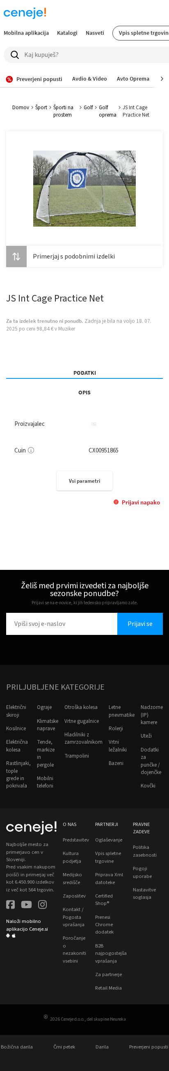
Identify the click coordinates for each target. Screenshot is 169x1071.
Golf (88, 107)
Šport (41, 107)
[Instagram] (42, 905)
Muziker (66, 329)
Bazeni (116, 763)
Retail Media (108, 988)
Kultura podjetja (72, 857)
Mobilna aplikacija (26, 32)
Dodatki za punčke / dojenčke (151, 761)
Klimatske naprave (47, 725)
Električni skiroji (16, 711)
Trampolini (76, 756)
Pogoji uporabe (142, 872)
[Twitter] (26, 905)
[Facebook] (10, 905)
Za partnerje (108, 974)
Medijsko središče (72, 878)
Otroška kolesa (81, 707)
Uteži (146, 736)
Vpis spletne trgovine (108, 857)
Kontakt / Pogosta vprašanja (73, 917)
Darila (102, 1047)
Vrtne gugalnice (81, 721)
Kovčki (148, 786)
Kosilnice (16, 728)
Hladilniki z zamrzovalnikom (83, 738)
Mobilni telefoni (45, 782)
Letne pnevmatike (122, 711)
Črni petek (64, 1047)
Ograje (44, 707)
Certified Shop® (104, 899)
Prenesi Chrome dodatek (104, 925)
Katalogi (67, 32)
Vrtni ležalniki (118, 745)
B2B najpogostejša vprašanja (111, 953)
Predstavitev (76, 840)
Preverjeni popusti (148, 1047)
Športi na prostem (63, 111)
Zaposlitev (74, 896)
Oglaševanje (108, 840)
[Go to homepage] (25, 13)
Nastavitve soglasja (144, 893)
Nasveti (95, 32)
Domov (20, 107)
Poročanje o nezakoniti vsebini (74, 949)
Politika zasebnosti (145, 851)
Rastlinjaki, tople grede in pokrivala (18, 775)
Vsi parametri (84, 480)
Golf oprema (107, 111)
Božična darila (17, 1047)
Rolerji (116, 728)
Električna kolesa (17, 745)
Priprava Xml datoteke (109, 878)
